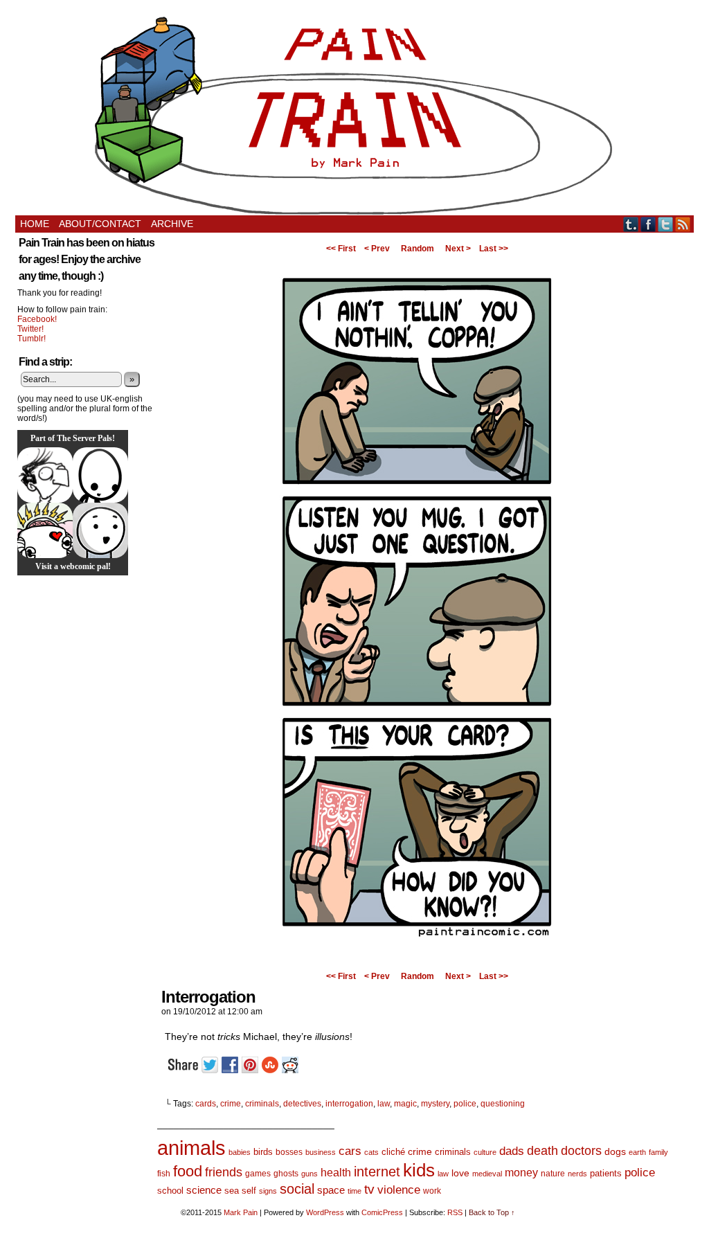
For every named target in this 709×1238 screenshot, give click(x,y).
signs (268, 1191)
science (204, 1190)
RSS (683, 224)
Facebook (648, 224)
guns (309, 1173)
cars (350, 1151)
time (354, 1191)
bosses (289, 1152)
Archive (172, 223)
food (187, 1171)
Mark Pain (241, 1212)
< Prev (377, 248)
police (465, 1104)
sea (231, 1190)
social (297, 1188)
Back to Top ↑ (492, 1212)
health (336, 1172)
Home (34, 223)
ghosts (285, 1173)
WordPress (325, 1212)
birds (263, 1152)
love (460, 1172)
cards (205, 1104)
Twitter (665, 224)
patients (606, 1173)
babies (239, 1152)
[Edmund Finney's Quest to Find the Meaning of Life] (45, 475)
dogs (615, 1151)
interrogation (349, 1104)
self (249, 1190)
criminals (262, 1104)
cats (371, 1152)
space (331, 1190)
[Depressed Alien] (100, 475)
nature (553, 1173)
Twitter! (30, 329)
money (521, 1172)
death (542, 1150)
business (320, 1152)
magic (405, 1104)
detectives (302, 1104)
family (658, 1152)
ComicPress (382, 1212)
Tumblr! (31, 338)
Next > (458, 248)
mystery (435, 1104)
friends (223, 1172)
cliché (393, 1152)
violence (398, 1189)
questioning (503, 1104)
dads (511, 1151)
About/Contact (100, 223)
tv (369, 1189)
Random (417, 248)
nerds (577, 1173)
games (258, 1173)
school (170, 1190)
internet (377, 1171)
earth (637, 1152)
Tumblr (631, 224)
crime (230, 1104)
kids (419, 1170)
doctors (581, 1150)
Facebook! (37, 319)
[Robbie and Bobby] (45, 530)
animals (191, 1147)
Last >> (493, 248)
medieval (487, 1173)
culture (485, 1152)
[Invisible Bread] (100, 530)
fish (163, 1173)
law (383, 1104)
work (432, 1191)
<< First (341, 248)
